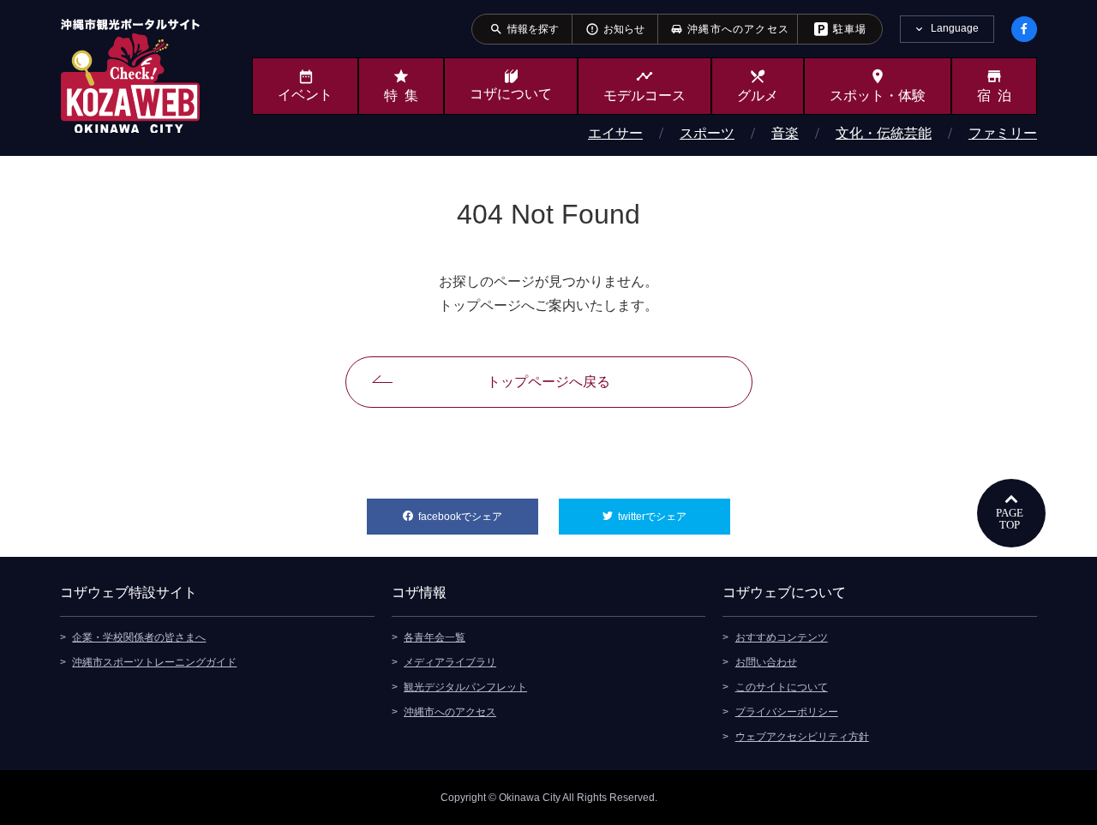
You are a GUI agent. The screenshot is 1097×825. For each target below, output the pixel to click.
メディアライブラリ (450, 662)
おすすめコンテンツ (781, 637)
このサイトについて (781, 687)
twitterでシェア (674, 517)
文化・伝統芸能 (884, 133)
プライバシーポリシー (786, 712)
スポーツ (707, 133)
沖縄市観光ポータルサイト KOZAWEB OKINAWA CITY (130, 75)
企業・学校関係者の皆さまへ (139, 637)
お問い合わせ (766, 662)
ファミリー (1002, 133)
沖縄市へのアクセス (450, 712)
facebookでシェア (478, 517)
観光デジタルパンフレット (465, 687)
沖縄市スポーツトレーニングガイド (154, 662)
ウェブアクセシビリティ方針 (802, 737)
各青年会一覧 (434, 637)
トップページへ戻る (548, 381)
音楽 (785, 133)
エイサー (615, 133)
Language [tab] (955, 28)
